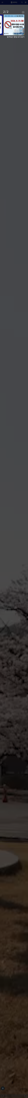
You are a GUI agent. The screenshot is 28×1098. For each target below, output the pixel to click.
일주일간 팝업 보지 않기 (15, 37)
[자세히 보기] (14, 25)
